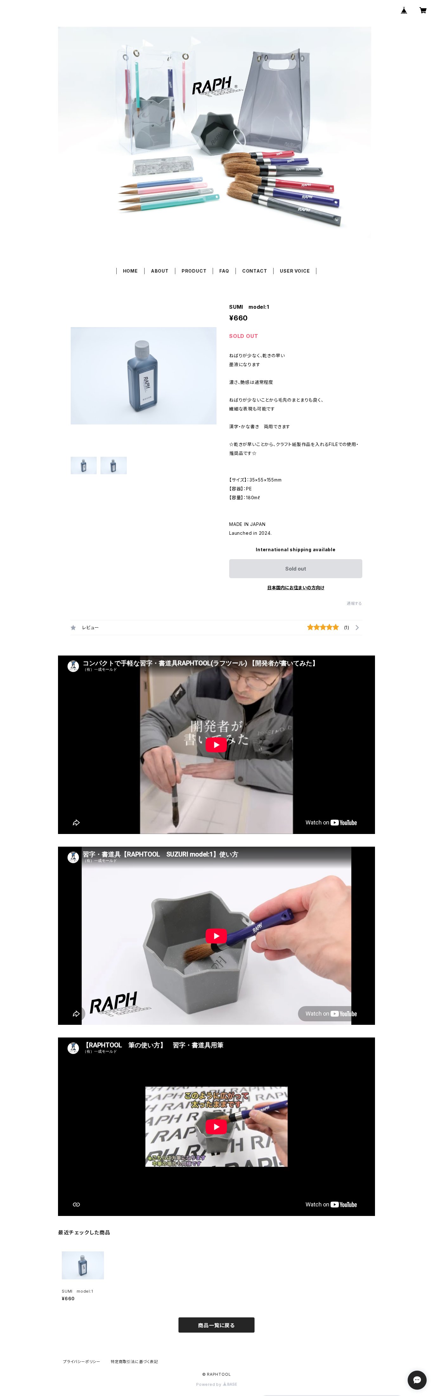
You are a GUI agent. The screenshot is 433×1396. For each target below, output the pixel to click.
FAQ (224, 271)
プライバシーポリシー (81, 1361)
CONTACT (254, 271)
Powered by (209, 1384)
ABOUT (160, 271)
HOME (130, 271)
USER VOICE (295, 271)
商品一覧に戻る (216, 1325)
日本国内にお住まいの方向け (295, 587)
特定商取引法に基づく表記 (134, 1361)
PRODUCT (194, 271)
